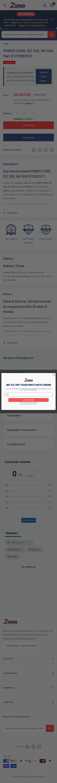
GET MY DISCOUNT (28, 400)
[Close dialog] (54, 375)
